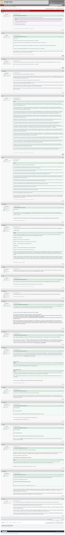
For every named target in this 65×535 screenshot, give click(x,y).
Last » (20, 8)
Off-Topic (9, 6)
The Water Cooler (14, 6)
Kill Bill (36, 316)
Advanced (64, 5)
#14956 (63, 402)
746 (10, 8)
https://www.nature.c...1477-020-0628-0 (40, 342)
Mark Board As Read (16, 533)
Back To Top (2, 533)
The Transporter (41, 316)
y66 (3, 12)
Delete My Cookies (10, 533)
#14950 (63, 276)
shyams (4, 387)
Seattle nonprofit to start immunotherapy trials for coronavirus (22, 457)
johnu (3, 424)
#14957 (63, 424)
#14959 (63, 471)
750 (17, 8)
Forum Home (6, 533)
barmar (3, 267)
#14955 (63, 387)
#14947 (63, 204)
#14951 (63, 291)
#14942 (63, 33)
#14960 (63, 499)
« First (7, 8)
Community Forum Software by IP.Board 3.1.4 (58, 533)
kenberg (4, 59)
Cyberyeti (4, 331)
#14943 (63, 59)
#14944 (63, 71)
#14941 (63, 12)
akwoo (3, 499)
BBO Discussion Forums (4, 6)
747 (11, 8)
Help (62, 3)
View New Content (60, 6)
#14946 (63, 157)
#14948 (63, 225)
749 (15, 8)
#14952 (63, 301)
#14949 (63, 267)
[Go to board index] (7, 2)
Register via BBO (52, 3)
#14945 (63, 96)
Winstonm (4, 204)
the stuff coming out (30, 196)
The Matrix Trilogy (32, 316)
